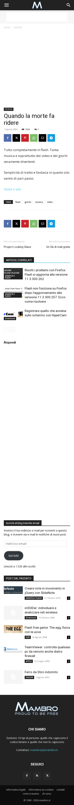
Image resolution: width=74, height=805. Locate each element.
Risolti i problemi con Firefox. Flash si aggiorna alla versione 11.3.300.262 (46, 274)
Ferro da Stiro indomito (41, 672)
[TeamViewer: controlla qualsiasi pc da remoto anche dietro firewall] (13, 649)
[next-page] (12, 329)
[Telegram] (51, 138)
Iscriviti (14, 556)
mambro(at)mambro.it (44, 750)
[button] (6, 5)
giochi (28, 201)
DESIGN (18, 27)
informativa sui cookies (41, 789)
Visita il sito (12, 189)
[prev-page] (6, 329)
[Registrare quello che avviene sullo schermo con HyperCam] (13, 314)
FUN (28, 637)
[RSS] (37, 776)
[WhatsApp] (34, 138)
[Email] (42, 138)
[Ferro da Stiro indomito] (13, 677)
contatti (61, 789)
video (50, 201)
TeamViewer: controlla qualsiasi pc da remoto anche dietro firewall (47, 651)
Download (10, 318)
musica (39, 201)
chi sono (46, 793)
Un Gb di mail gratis (58, 247)
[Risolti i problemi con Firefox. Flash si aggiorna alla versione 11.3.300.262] (13, 273)
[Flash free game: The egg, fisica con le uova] (13, 629)
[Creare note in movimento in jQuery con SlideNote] (13, 590)
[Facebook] (7, 138)
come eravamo (31, 793)
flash (17, 201)
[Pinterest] (25, 138)
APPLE (29, 661)
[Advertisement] (37, 17)
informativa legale (16, 789)
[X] (16, 138)
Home (7, 27)
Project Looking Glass (17, 247)
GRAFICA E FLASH (10, 276)
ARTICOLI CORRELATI (19, 260)
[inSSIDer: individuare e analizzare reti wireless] (13, 613)
